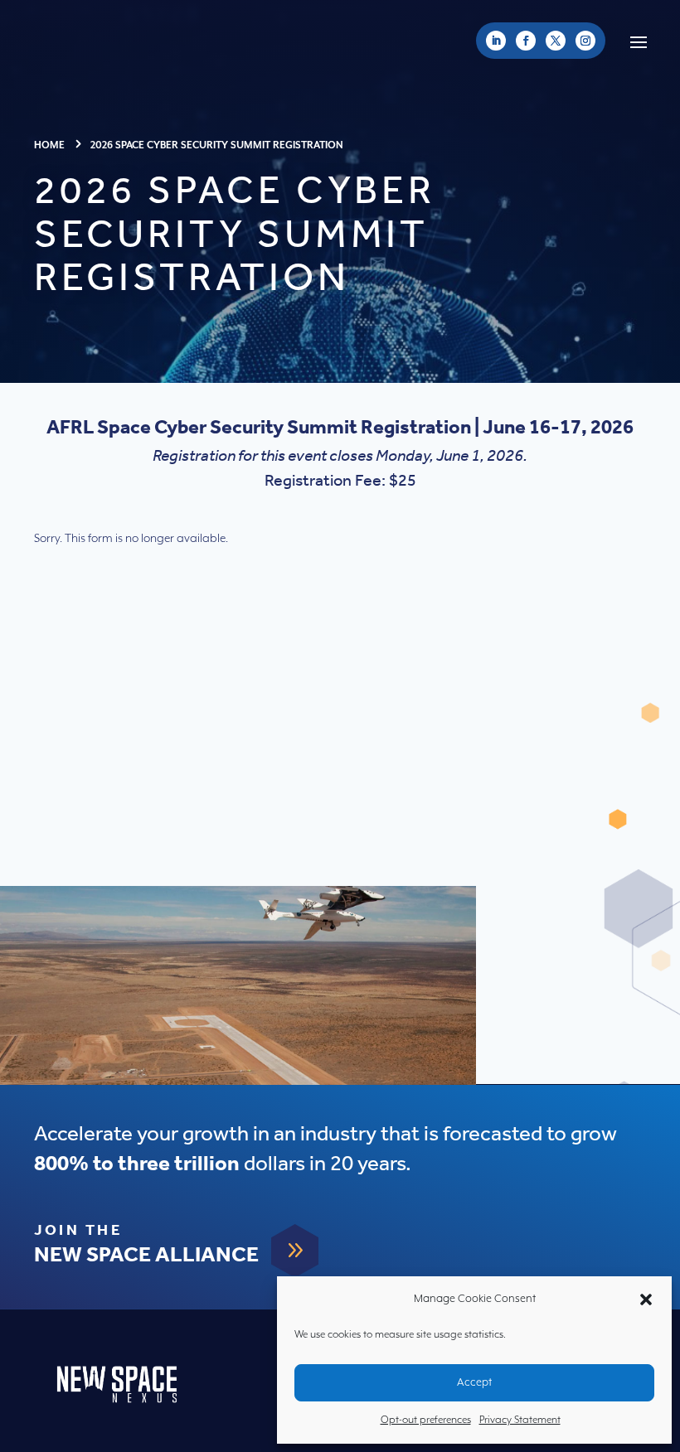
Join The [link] (78, 1230)
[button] (646, 1299)
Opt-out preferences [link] (426, 1420)
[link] (496, 41)
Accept (474, 1383)
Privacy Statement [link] (520, 1420)
